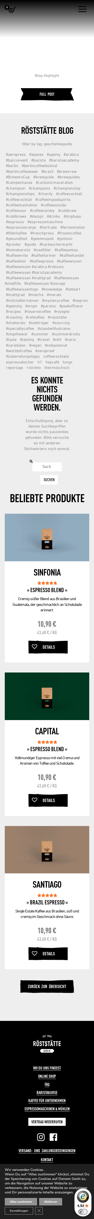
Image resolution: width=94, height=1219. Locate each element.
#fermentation (72, 227)
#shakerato (15, 322)
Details (49, 646)
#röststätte (57, 317)
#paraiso (48, 306)
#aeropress (16, 154)
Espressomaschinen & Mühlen (47, 1109)
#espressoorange (21, 227)
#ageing (53, 154)
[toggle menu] (82, 9)
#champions (39, 188)
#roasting (14, 317)
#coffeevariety (42, 210)
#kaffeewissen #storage (44, 283)
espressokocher (20, 362)
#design (36, 216)
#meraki (54, 294)
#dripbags (72, 216)
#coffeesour (16, 210)
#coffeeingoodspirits (53, 199)
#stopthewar (17, 334)
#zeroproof (44, 350)
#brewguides (68, 177)
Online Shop (47, 1076)
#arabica (71, 154)
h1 (40, 362)
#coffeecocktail (69, 193)
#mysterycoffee (55, 300)
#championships (20, 193)
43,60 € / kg (47, 632)
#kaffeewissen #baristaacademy (34, 272)
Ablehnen (50, 1202)
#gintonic (65, 238)
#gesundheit (16, 238)
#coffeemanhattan (21, 205)
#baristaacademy (64, 160)
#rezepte (61, 311)
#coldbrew (67, 210)
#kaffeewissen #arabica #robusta (34, 266)
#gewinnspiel (42, 238)
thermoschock (56, 367)
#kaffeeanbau (66, 249)
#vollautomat (56, 345)
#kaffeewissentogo (22, 289)
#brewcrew (67, 171)
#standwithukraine (54, 328)
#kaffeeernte (17, 255)
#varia (70, 339)
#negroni (80, 300)
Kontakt (47, 1159)
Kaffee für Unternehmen (47, 1100)
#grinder (13, 244)
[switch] (82, 1211)
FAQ (47, 1084)
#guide (30, 244)
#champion (15, 188)
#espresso (15, 221)
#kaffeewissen (69, 261)
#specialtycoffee (20, 328)
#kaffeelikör (16, 261)
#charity (45, 193)
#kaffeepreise (41, 261)
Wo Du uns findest (47, 1068)
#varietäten (16, 345)
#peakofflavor (71, 306)
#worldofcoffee (19, 350)
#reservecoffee (38, 311)
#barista (38, 160)
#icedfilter (42, 249)
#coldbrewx (16, 216)
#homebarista (18, 249)
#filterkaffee (16, 233)
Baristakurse (47, 1092)
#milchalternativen (22, 300)
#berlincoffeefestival (39, 165)
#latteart (73, 289)
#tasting (27, 339)
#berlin (12, 165)
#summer (39, 334)
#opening (14, 306)
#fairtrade (48, 227)
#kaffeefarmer (43, 255)
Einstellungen (19, 1211)
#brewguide (43, 177)
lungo (67, 362)
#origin (31, 306)
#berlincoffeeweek (22, 171)
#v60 (57, 339)
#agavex (36, 154)
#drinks (53, 216)
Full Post (47, 94)
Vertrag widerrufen (47, 1122)
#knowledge (52, 289)
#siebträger (39, 322)
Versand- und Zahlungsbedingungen (47, 1150)
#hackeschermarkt (56, 244)
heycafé (52, 362)
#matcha (35, 294)
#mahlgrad (15, 294)
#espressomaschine (45, 221)
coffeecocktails (56, 356)
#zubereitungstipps (23, 356)
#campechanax (19, 182)
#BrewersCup (18, 177)
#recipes (13, 311)
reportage (14, 367)
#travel (43, 339)
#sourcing (61, 322)
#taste (11, 339)
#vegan (35, 345)
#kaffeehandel (72, 255)
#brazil (47, 171)
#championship (67, 188)
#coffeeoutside (53, 205)
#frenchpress (42, 233)
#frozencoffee (69, 233)
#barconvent (17, 160)
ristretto (34, 367)
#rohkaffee (35, 317)
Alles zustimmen (21, 1202)
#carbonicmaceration (54, 182)
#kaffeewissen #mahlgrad (28, 278)
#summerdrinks (66, 334)
